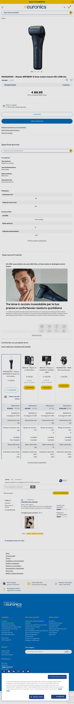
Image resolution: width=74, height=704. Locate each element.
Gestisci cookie (38, 697)
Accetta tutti (60, 696)
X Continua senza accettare (57, 677)
